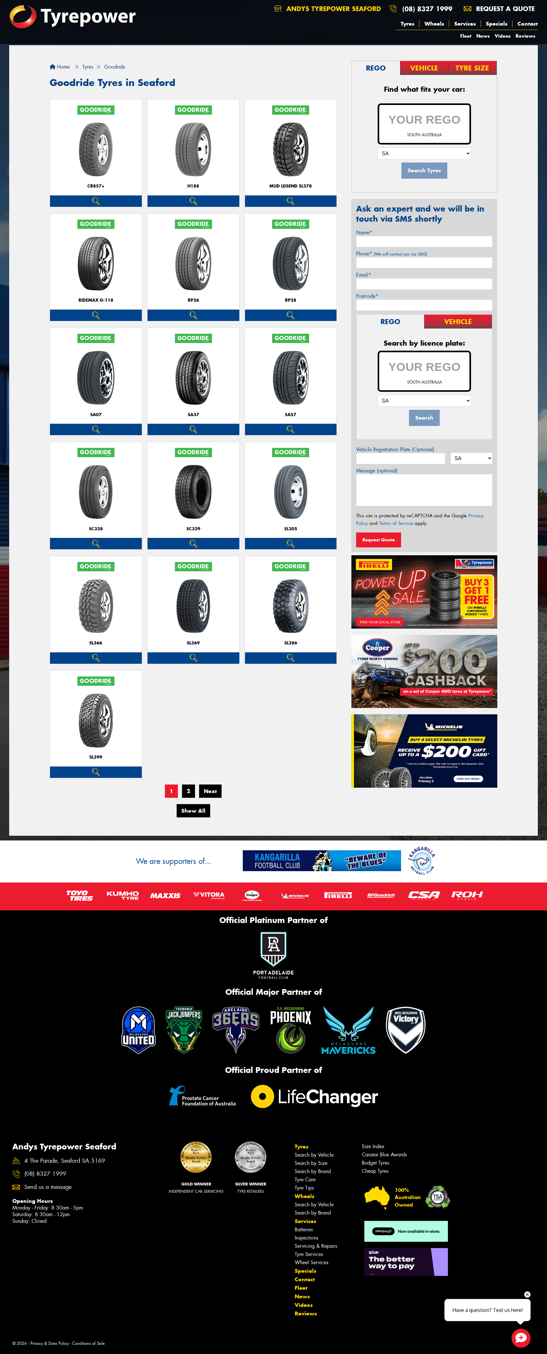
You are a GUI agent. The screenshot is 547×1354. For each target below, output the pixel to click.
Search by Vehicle (314, 1155)
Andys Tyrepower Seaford (332, 9)
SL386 (290, 643)
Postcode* (367, 296)
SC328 (96, 529)
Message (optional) (377, 470)
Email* (363, 275)
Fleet (465, 36)
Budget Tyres (375, 1163)
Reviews (525, 36)
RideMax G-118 (96, 300)
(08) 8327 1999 (427, 9)
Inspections (306, 1237)
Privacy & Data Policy (49, 1343)
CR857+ (95, 186)
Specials (496, 23)
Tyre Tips (304, 1188)
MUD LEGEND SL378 (290, 186)
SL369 (193, 643)
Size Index (373, 1146)
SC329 (193, 529)
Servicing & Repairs (316, 1246)
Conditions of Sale (88, 1343)
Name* (364, 232)
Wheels (434, 23)
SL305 (290, 529)
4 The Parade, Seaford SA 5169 (64, 1161)
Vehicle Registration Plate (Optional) (395, 449)
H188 (193, 186)
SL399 (95, 757)
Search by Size (311, 1163)
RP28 (290, 300)
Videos (503, 36)
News (483, 36)
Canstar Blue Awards (384, 1154)
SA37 (193, 414)
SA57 (290, 414)
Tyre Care (305, 1179)
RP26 (193, 300)
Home (62, 67)
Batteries (304, 1229)
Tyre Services (309, 1254)
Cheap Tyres (375, 1171)
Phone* (391, 253)
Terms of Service (396, 523)
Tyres (407, 23)
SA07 (96, 414)
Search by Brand (313, 1171)
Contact (528, 23)
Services (465, 23)
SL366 (95, 643)
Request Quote (378, 540)
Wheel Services (311, 1262)
